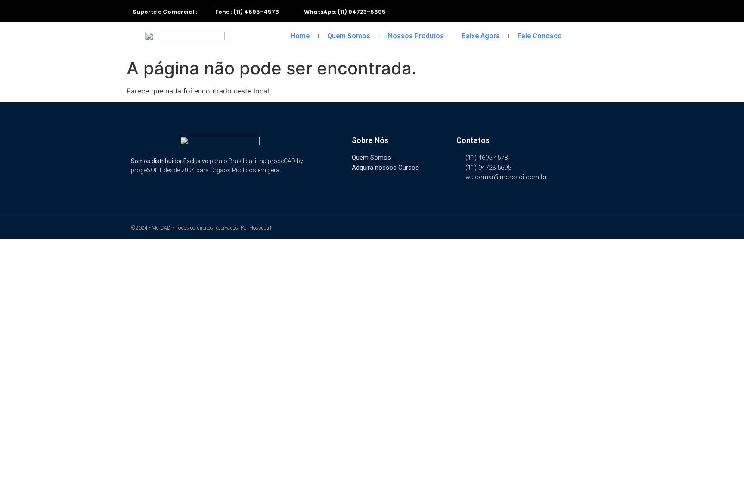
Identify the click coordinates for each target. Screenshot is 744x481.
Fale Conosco (540, 36)
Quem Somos (348, 36)
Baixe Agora (481, 36)
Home (300, 36)
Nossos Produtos (416, 36)
